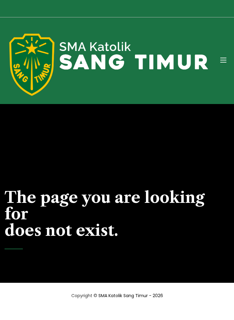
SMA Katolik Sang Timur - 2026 (130, 296)
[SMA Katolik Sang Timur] (108, 60)
